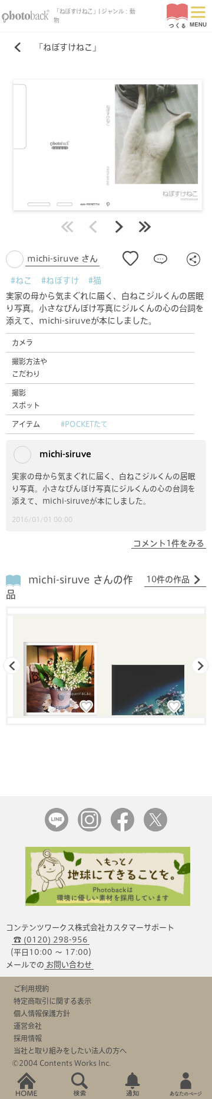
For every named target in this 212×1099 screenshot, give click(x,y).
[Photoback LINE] (56, 828)
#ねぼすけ (60, 280)
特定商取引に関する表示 (52, 1001)
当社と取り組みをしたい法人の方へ (70, 1050)
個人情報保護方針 (42, 1013)
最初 (67, 227)
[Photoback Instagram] (89, 828)
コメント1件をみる (168, 543)
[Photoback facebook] (122, 828)
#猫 (94, 280)
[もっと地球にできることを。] (108, 903)
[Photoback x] (155, 828)
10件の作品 (168, 579)
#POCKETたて (84, 424)
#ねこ (21, 280)
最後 (145, 227)
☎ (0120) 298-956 (51, 940)
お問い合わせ (69, 964)
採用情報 (28, 1038)
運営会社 (28, 1025)
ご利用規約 (31, 988)
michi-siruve (64, 454)
